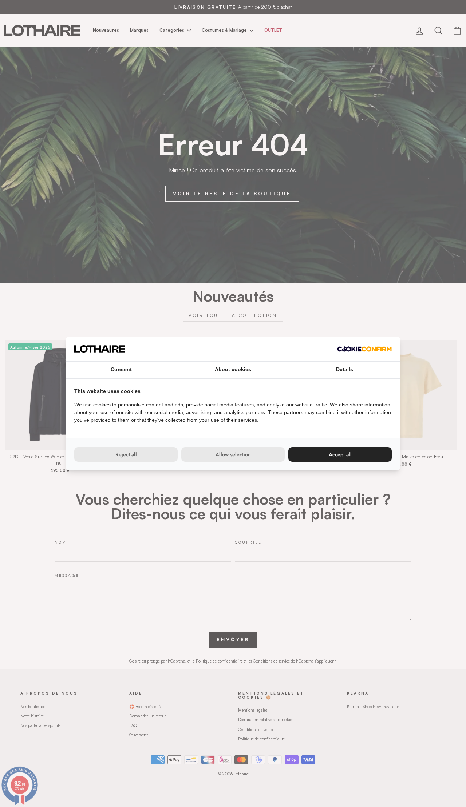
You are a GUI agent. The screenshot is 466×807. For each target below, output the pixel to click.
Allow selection (233, 454)
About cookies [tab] (233, 369)
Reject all (126, 454)
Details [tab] (344, 369)
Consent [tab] (121, 369)
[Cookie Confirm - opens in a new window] (364, 349)
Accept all (340, 454)
